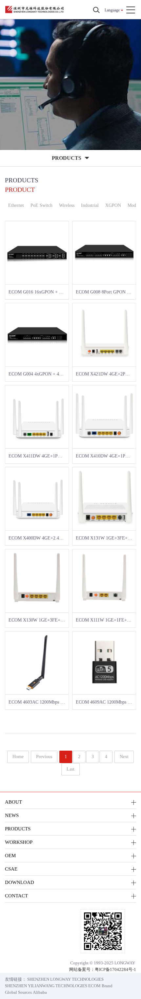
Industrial (90, 205)
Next (124, 756)
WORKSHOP (18, 842)
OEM (10, 855)
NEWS (12, 815)
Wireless (66, 205)
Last (70, 769)
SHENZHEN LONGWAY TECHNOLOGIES (65, 979)
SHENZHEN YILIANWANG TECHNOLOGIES (46, 985)
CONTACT (16, 895)
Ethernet (16, 205)
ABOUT (13, 802)
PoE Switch (41, 205)
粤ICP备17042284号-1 (115, 969)
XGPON (113, 205)
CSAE (11, 869)
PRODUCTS (17, 828)
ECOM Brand (100, 985)
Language (112, 10)
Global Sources (18, 992)
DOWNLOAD (19, 882)
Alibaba (40, 992)
